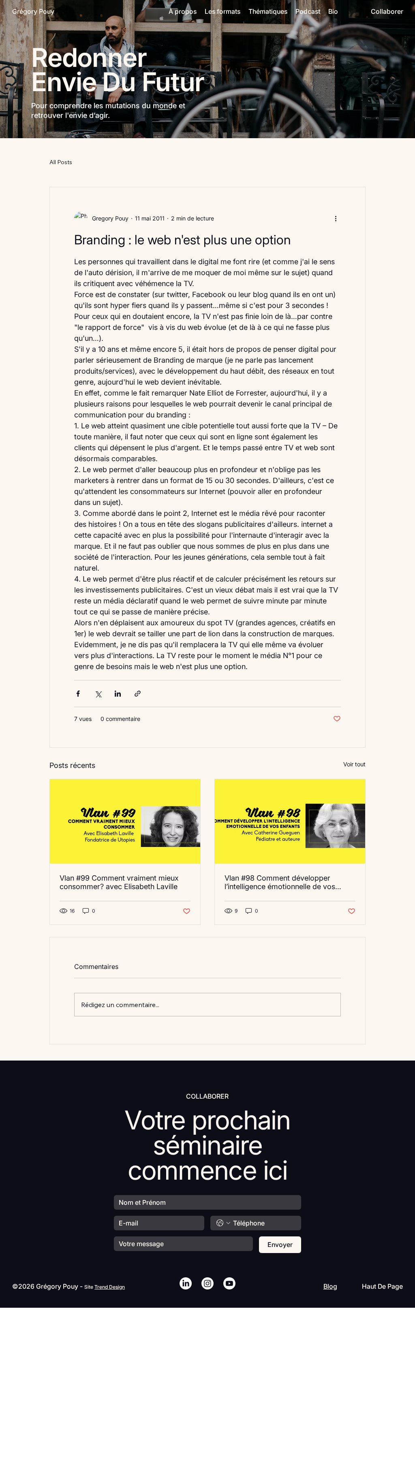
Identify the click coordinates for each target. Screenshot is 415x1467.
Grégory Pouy (33, 11)
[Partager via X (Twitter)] (98, 693)
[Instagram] (207, 1283)
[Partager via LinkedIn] (118, 693)
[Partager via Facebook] (78, 693)
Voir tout (354, 764)
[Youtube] (229, 1283)
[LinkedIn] (186, 1283)
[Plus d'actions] (336, 218)
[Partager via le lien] (137, 693)
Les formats (222, 11)
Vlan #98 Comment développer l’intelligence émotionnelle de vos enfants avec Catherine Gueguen (280, 882)
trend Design (109, 1287)
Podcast (307, 11)
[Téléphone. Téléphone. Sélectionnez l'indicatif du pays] (223, 1223)
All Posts (60, 162)
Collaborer (387, 11)
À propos (183, 11)
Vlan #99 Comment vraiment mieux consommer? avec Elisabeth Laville (119, 882)
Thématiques (267, 11)
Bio (333, 11)
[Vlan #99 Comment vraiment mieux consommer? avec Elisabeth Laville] (125, 821)
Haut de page (382, 1286)
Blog (330, 1286)
